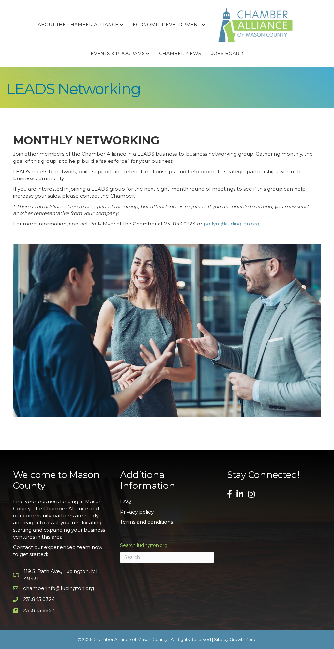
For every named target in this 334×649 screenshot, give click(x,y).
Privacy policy (137, 512)
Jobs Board (227, 53)
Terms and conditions (146, 522)
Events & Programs (118, 53)
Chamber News (180, 53)
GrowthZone (243, 639)
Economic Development (166, 25)
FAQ (125, 501)
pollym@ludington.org (231, 224)
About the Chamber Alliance (78, 25)
